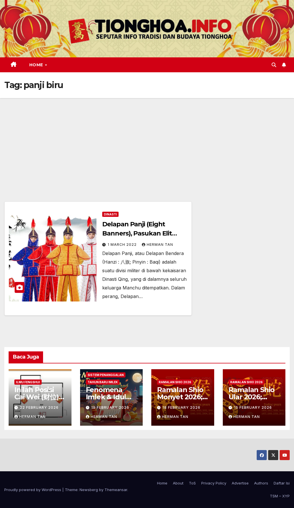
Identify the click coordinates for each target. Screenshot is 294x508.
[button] (274, 65)
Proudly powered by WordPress (33, 489)
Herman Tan (160, 244)
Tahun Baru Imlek (103, 382)
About (178, 483)
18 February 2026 (181, 407)
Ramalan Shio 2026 (175, 382)
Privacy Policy (213, 483)
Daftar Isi (282, 483)
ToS (192, 483)
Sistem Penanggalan (106, 375)
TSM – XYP (280, 496)
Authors (261, 483)
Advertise (240, 483)
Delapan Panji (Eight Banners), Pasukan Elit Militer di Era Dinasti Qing (140, 233)
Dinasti (110, 214)
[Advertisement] (147, 141)
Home (37, 64)
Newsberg (89, 489)
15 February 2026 (253, 407)
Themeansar (116, 489)
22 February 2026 (39, 407)
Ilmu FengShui (28, 382)
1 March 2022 (123, 244)
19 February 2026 (110, 407)
